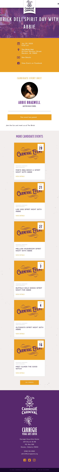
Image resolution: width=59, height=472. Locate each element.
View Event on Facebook (32, 63)
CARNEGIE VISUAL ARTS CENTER (25, 469)
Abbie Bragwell (29, 102)
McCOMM (46, 469)
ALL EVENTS (29, 382)
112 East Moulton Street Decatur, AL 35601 (31, 51)
